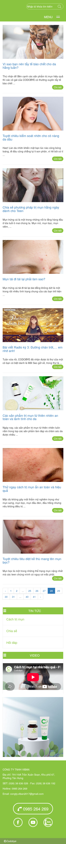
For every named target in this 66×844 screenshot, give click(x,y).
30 (6, 596)
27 (44, 591)
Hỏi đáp (11, 642)
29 (58, 591)
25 (29, 591)
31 (13, 596)
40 (27, 596)
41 (34, 596)
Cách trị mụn (15, 619)
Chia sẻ (11, 630)
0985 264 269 (35, 809)
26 (37, 591)
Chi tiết (58, 87)
